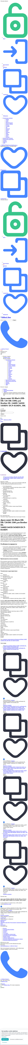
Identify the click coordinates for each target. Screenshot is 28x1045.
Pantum (7, 129)
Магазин (2, 921)
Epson (7, 121)
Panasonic (8, 128)
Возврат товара (6, 936)
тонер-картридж (11, 639)
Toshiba (7, 134)
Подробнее (3, 1036)
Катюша (7, 137)
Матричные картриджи (8, 139)
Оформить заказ (4, 922)
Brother (7, 119)
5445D (13, 640)
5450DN (2, 640)
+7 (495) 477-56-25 (5, 348)
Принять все (5, 1039)
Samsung (8, 132)
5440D (25, 639)
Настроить (4, 1042)
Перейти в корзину (7, 705)
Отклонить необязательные (16, 1039)
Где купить (5, 933)
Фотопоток (3, 924)
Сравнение (18, 922)
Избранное (3, 920)
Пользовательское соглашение (10, 935)
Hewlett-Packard (9, 122)
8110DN (17, 640)
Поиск (14, 320)
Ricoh (7, 131)
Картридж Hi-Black (19, 639)
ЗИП (4, 142)
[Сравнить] (15, 676)
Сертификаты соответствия (9, 934)
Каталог (5, 928)
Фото (2, 923)
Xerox (7, 135)
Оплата (4, 931)
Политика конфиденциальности (10, 940)
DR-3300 (6, 640)
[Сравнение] (14, 1016)
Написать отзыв (7, 904)
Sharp (7, 133)
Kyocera (7, 125)
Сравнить (3, 917)
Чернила (5, 141)
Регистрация (13, 922)
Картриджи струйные (8, 138)
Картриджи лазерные (8, 118)
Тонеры (5, 140)
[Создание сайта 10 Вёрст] (1, 986)
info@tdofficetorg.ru (13, 145)
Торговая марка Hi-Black (8, 929)
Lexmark (7, 126)
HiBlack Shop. (7, 985)
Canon (7, 120)
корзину (13, 700)
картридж (5, 639)
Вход (9, 922)
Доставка (5, 930)
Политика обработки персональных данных (13, 939)
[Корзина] (1, 988)
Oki (6, 127)
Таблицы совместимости (8, 937)
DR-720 (10, 640)
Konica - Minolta (9, 124)
